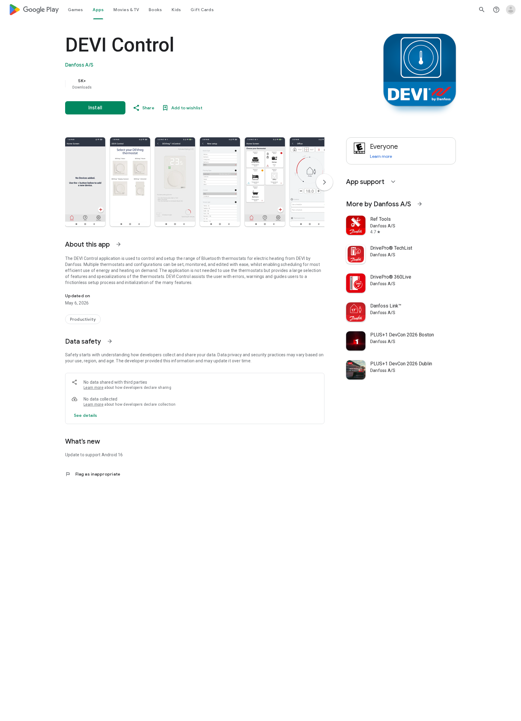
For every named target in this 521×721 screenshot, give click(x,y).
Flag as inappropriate (92, 474)
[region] (185, 83)
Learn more (93, 387)
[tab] (75, 9)
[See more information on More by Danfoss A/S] (419, 204)
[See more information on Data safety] (110, 341)
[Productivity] (83, 319)
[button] (85, 181)
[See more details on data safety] (85, 415)
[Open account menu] (511, 9)
